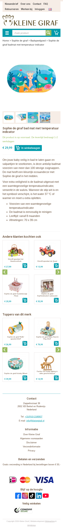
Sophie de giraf (20, 40)
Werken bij (26, 9)
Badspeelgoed (38, 40)
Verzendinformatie (31, 446)
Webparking (50, 521)
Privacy (31, 450)
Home (6, 40)
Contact (37, 4)
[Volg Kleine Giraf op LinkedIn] (38, 495)
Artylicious (31, 525)
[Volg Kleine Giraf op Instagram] (24, 495)
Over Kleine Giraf (31, 434)
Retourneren (12, 9)
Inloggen (40, 9)
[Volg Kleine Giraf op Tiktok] (31, 495)
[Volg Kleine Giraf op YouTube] (45, 495)
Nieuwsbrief (11, 4)
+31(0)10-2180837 (33, 416)
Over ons (25, 4)
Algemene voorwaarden (31, 438)
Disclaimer (31, 442)
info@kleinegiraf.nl (35, 420)
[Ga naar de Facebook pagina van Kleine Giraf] (17, 495)
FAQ (46, 4)
